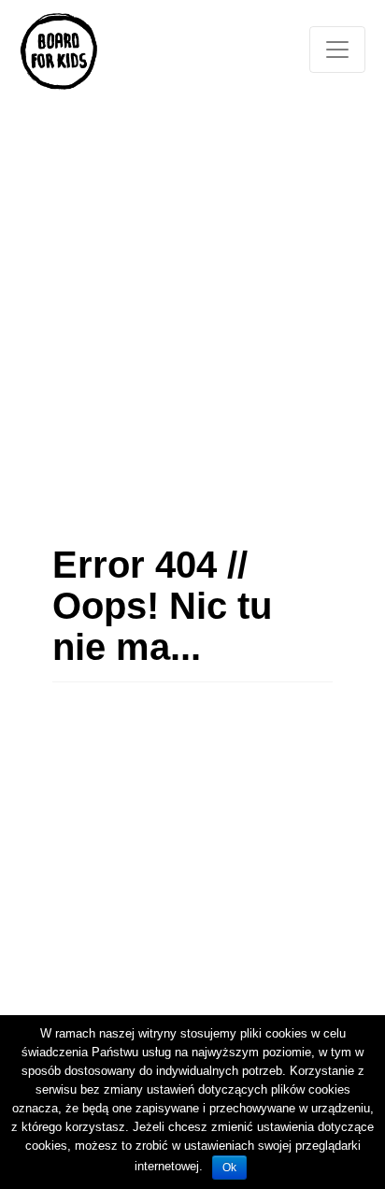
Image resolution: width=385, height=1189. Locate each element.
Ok (229, 1167)
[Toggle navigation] (337, 49)
